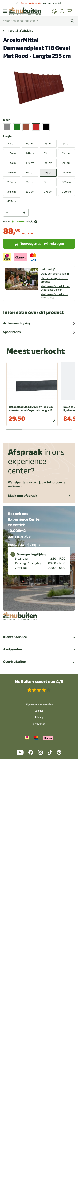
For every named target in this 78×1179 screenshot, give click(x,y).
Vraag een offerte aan (53, 274)
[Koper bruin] (26, 127)
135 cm (48, 153)
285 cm (11, 182)
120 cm (30, 153)
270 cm (66, 172)
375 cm (48, 191)
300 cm (30, 182)
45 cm (11, 143)
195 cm (48, 163)
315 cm (48, 182)
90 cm (66, 143)
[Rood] (36, 127)
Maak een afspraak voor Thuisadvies (54, 296)
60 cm (29, 143)
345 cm (11, 191)
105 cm (12, 153)
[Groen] (17, 127)
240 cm (30, 172)
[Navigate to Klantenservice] (54, 11)
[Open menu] (5, 11)
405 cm (11, 201)
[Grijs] (7, 127)
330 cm (66, 182)
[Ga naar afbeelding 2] (37, 110)
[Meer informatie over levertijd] (35, 221)
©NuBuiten (39, 723)
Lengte (7, 136)
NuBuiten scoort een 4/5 (39, 681)
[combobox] (39, 21)
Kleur (6, 120)
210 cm (66, 163)
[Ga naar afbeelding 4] (44, 110)
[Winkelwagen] (69, 11)
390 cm (66, 191)
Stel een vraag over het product (54, 279)
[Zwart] (46, 127)
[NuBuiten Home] (25, 11)
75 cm (48, 143)
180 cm (30, 163)
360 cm (30, 191)
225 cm (11, 172)
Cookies (39, 710)
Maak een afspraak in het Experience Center (55, 288)
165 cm (12, 163)
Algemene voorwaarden (39, 704)
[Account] (62, 11)
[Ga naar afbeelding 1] (34, 109)
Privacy (39, 717)
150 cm (66, 153)
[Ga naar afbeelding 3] (40, 110)
